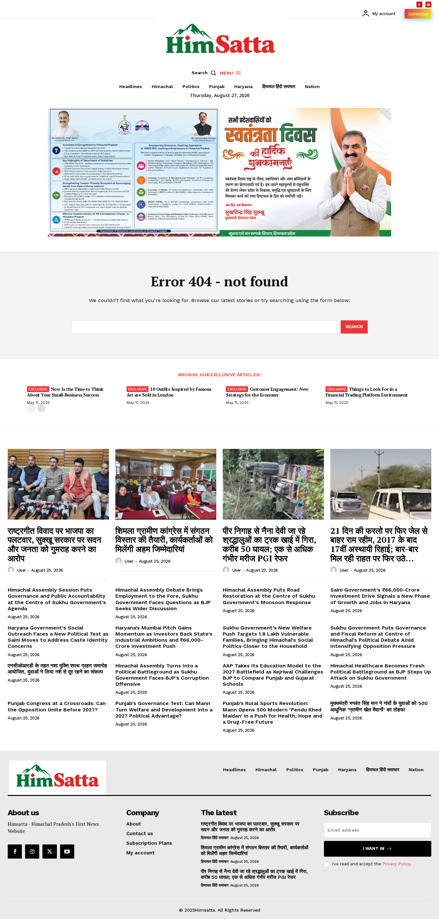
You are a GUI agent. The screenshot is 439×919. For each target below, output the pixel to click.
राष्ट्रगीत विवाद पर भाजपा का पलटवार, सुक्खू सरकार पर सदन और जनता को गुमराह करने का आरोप (54, 544)
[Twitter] (49, 851)
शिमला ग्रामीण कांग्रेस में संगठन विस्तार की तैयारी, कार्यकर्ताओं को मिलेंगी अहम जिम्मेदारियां (164, 539)
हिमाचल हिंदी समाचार (214, 837)
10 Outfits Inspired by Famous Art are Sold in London (169, 392)
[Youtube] (428, 4)
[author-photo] (12, 570)
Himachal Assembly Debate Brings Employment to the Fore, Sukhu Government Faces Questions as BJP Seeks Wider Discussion (163, 599)
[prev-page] (31, 408)
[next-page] (41, 408)
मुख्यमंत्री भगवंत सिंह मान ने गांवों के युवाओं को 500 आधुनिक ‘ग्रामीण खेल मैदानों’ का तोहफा (379, 706)
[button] (205, 72)
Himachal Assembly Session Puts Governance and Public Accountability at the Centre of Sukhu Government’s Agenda (57, 599)
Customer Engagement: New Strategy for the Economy (267, 392)
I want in (373, 848)
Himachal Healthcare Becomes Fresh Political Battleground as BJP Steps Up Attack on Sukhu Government (380, 672)
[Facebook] (419, 4)
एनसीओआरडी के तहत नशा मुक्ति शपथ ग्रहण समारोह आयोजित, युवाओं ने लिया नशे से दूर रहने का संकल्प (57, 669)
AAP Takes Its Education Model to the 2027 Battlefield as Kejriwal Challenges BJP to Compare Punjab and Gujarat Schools (273, 675)
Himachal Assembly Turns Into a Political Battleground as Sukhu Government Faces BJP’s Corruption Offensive (162, 675)
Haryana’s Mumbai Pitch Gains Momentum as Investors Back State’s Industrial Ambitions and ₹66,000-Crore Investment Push (163, 637)
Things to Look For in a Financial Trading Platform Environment (367, 392)
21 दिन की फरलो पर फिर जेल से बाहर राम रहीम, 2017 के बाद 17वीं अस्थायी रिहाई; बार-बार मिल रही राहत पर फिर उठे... (378, 544)
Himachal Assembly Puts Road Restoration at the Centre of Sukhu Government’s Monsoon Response (269, 596)
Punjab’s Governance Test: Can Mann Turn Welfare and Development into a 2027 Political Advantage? (163, 709)
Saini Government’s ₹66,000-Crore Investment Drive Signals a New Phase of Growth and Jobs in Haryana (380, 596)
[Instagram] (32, 851)
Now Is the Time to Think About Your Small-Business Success (65, 392)
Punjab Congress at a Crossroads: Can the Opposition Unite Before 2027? (57, 706)
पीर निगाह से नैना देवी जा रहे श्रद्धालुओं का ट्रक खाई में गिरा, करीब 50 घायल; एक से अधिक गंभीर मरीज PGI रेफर (269, 544)
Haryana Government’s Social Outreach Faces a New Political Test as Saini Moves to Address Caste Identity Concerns (58, 637)
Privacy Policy (396, 863)
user (21, 570)
